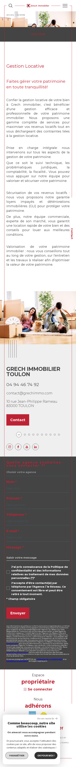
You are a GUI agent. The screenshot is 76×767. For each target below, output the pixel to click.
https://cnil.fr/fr (12, 643)
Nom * (11, 481)
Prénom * (14, 498)
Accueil (10, 15)
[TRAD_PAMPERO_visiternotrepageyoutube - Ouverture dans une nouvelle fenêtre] (27, 447)
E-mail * (12, 531)
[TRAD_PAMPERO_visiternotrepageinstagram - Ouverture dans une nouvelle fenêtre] (9, 447)
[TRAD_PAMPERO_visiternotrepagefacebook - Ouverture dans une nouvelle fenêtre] (18, 447)
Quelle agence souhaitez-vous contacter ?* (34, 464)
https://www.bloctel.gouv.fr (17, 652)
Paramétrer (16, 755)
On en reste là (45, 718)
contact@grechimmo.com (29, 393)
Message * (15, 547)
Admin (64, 742)
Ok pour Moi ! (45, 755)
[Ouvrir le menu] (65, 5)
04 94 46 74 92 (22, 384)
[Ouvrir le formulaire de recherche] (10, 6)
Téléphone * (16, 514)
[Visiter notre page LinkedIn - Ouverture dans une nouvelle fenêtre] (35, 447)
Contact (72, 233)
